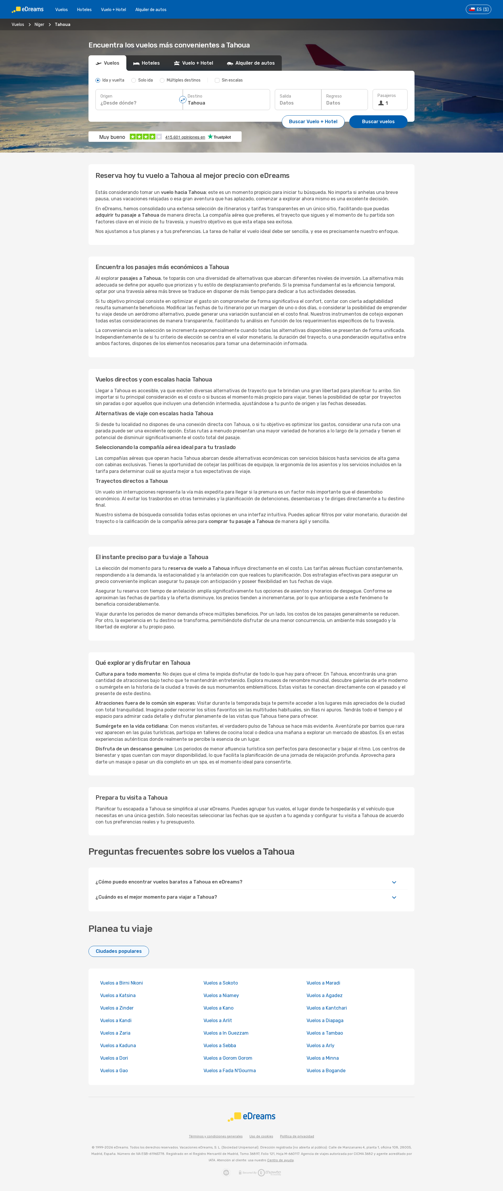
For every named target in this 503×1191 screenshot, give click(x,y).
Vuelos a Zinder (117, 1008)
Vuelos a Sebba (219, 1045)
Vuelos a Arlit (217, 1020)
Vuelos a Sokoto (220, 983)
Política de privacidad (297, 1136)
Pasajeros (387, 95)
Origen (106, 96)
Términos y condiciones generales (215, 1136)
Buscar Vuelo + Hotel (313, 121)
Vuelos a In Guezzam (226, 1033)
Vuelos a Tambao (325, 1033)
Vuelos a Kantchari (327, 1008)
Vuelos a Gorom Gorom (227, 1058)
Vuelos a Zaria (115, 1033)
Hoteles (84, 9)
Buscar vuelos (378, 121)
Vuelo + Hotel (113, 9)
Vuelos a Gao (114, 1070)
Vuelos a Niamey (221, 995)
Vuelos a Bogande (326, 1070)
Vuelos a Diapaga (325, 1020)
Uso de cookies (261, 1136)
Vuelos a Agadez (325, 995)
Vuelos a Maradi (323, 983)
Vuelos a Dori (114, 1058)
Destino (195, 96)
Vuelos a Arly (320, 1045)
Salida (285, 96)
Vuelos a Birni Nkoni (121, 983)
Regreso (334, 96)
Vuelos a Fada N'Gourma (229, 1070)
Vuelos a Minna (323, 1058)
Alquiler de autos (151, 9)
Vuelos (61, 9)
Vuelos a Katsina (118, 995)
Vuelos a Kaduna (118, 1045)
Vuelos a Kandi (116, 1020)
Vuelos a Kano (218, 1008)
